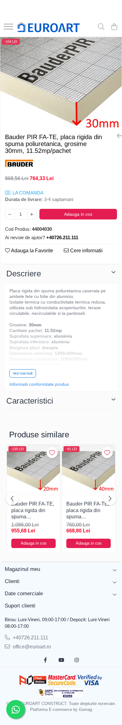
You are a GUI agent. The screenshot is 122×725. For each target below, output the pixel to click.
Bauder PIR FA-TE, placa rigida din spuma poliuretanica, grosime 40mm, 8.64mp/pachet (87, 510)
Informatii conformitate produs (39, 384)
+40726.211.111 (30, 637)
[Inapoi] (117, 136)
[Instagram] (77, 660)
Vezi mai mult (23, 373)
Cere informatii (86, 250)
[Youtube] (61, 660)
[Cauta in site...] (101, 27)
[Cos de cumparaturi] (114, 27)
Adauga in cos (78, 214)
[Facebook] (45, 660)
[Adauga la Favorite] (52, 452)
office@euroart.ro (31, 646)
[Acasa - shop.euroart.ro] (48, 27)
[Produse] (8, 27)
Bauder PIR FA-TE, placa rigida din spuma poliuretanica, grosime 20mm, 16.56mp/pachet (32, 510)
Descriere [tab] (23, 273)
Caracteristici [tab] (29, 400)
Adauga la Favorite (31, 250)
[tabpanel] (61, 82)
